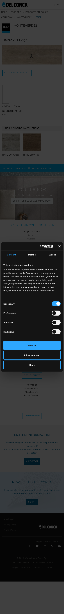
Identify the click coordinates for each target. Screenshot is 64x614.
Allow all (32, 345)
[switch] (56, 313)
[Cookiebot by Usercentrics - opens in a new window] (40, 246)
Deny (32, 365)
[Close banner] (59, 246)
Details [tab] (32, 254)
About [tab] (52, 254)
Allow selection (32, 355)
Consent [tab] (11, 254)
